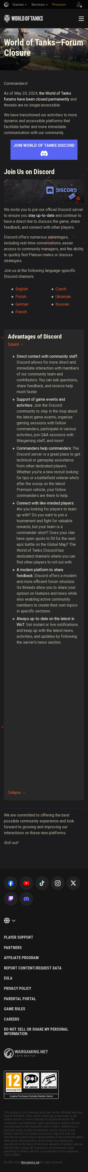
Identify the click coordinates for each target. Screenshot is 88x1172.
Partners (13, 948)
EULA (8, 978)
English (21, 289)
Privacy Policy (17, 988)
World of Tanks (23, 18)
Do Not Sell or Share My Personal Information (36, 1031)
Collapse (14, 792)
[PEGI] (31, 1085)
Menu (81, 18)
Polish (20, 296)
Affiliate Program (21, 958)
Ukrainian (63, 296)
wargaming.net (26, 1053)
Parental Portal (20, 999)
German (21, 304)
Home (7, 34)
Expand (13, 344)
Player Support (18, 937)
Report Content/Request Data (33, 968)
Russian (62, 304)
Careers (11, 1019)
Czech (60, 289)
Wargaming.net (30, 1162)
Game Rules (14, 1009)
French (21, 312)
